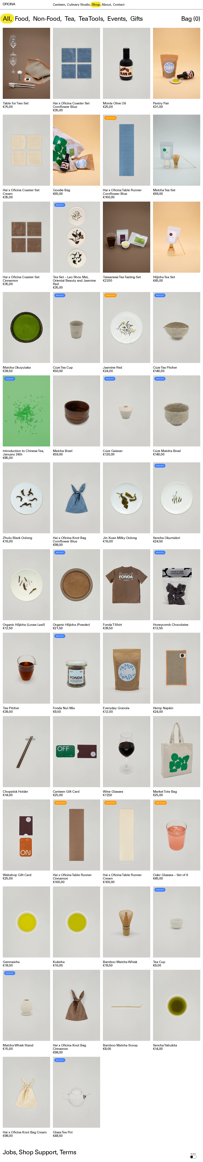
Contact (119, 4)
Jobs (9, 1152)
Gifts (136, 18)
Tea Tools (91, 18)
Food (21, 18)
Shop (96, 4)
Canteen (59, 4)
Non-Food (46, 18)
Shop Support (37, 1152)
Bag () (190, 18)
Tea (69, 18)
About (106, 4)
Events (116, 18)
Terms (68, 1152)
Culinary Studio (78, 4)
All (6, 18)
